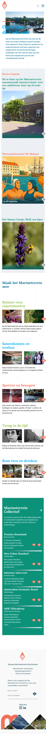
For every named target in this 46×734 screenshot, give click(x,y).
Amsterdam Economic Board (21, 589)
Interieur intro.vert (15, 573)
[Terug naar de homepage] (4, 6)
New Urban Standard (16, 554)
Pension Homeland (15, 534)
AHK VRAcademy (14, 609)
